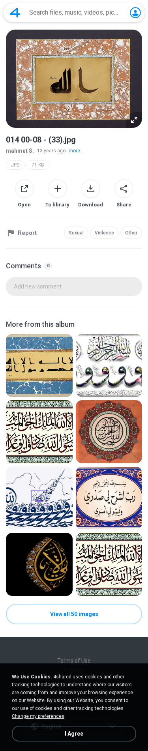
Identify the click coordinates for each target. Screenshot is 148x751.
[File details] (39, 365)
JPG (15, 165)
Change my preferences (38, 716)
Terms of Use (74, 660)
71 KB (38, 165)
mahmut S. (20, 151)
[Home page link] (15, 13)
